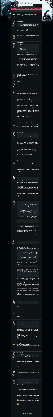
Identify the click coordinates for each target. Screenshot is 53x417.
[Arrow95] (14, 75)
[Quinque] (18, 366)
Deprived (14, 21)
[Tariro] (14, 36)
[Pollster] (14, 37)
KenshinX (14, 81)
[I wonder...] (13, 24)
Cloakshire (14, 42)
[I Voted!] (14, 16)
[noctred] (14, 177)
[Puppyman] (14, 343)
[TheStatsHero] (19, 306)
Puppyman (21, 354)
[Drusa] (14, 312)
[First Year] (14, 124)
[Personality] (14, 24)
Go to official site (13, 0)
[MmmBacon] (14, 372)
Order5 (20, 23)
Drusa (13, 310)
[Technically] (14, 123)
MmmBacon (14, 370)
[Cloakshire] (14, 44)
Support (24, 413)
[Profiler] (14, 84)
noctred (20, 265)
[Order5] (14, 15)
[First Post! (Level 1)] (13, 124)
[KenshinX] (14, 83)
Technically (14, 121)
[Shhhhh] (13, 16)
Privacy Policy (26, 413)
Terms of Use (30, 413)
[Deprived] (14, 23)
